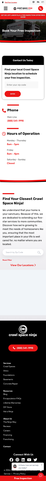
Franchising (8, 439)
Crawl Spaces (9, 366)
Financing (7, 435)
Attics (5, 370)
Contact (7, 446)
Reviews (7, 426)
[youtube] (29, 460)
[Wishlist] (33, 2)
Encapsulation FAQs (12, 398)
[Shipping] (38, 2)
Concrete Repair (10, 383)
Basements (8, 379)
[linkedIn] (23, 460)
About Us (7, 418)
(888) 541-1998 (15, 120)
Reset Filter (7, 260)
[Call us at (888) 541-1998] (40, 8)
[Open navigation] (5, 8)
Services (7, 363)
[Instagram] (17, 460)
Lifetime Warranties (12, 403)
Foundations (9, 375)
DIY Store (7, 407)
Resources (8, 391)
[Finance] (43, 2)
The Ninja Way (9, 422)
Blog (5, 394)
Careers (6, 430)
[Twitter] (35, 460)
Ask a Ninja (8, 411)
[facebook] (11, 460)
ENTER (12, 94)
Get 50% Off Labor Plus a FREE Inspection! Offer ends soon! (23, 16)
